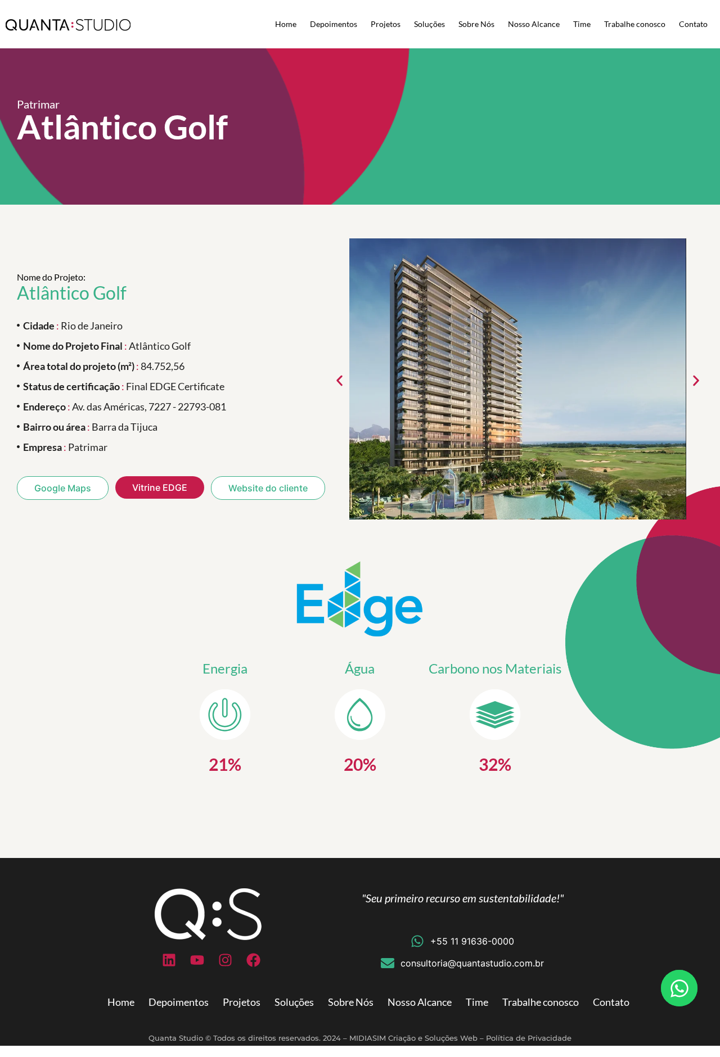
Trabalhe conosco (634, 24)
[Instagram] (225, 960)
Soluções (429, 24)
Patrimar (38, 104)
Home (285, 24)
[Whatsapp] (679, 988)
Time (582, 24)
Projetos (385, 24)
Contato (693, 24)
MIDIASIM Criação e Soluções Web (413, 1037)
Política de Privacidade (529, 1037)
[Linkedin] (169, 960)
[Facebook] (253, 960)
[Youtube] (197, 960)
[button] (339, 381)
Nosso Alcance (534, 24)
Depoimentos (333, 24)
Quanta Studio (175, 1037)
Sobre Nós (476, 24)
